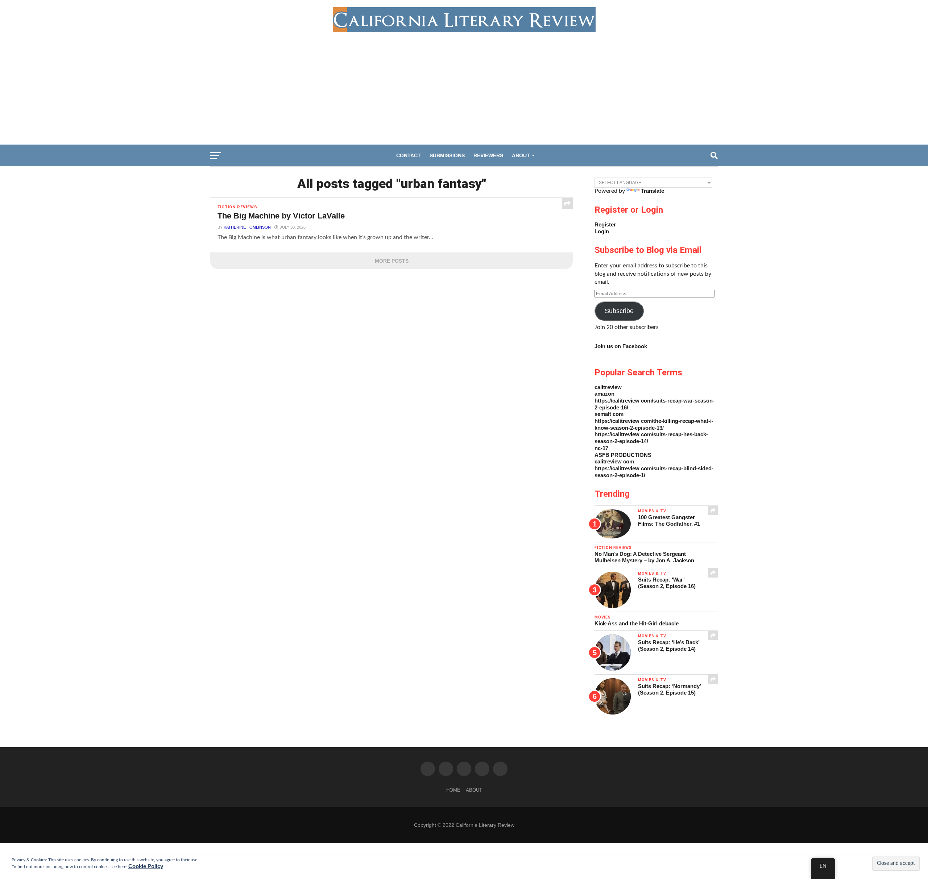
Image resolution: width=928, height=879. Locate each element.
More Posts (392, 261)
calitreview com (614, 461)
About (521, 155)
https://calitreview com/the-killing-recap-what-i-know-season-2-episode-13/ (653, 424)
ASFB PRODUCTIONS (622, 455)
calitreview (608, 387)
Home (453, 790)
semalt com (609, 414)
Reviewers (488, 155)
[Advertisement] (464, 86)
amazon (604, 394)
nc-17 (601, 448)
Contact (408, 155)
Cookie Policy (145, 866)
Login (601, 231)
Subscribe (619, 310)
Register (605, 224)
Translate (652, 191)
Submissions (447, 155)
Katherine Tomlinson (247, 227)
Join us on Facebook (620, 346)
